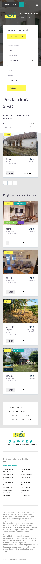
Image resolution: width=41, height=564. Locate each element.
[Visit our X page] (22, 441)
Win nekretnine (25, 482)
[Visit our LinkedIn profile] (27, 441)
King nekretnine (7, 490)
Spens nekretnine (8, 482)
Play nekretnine (7, 487)
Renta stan (6, 495)
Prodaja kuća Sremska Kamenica (18, 419)
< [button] (5, 183)
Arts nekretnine (7, 493)
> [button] (15, 183)
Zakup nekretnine (26, 495)
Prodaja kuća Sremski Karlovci (17, 415)
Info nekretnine (25, 472)
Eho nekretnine (25, 480)
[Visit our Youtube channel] (18, 441)
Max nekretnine (25, 487)
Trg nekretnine (25, 490)
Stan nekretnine (7, 485)
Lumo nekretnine (26, 498)
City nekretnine (25, 469)
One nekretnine (25, 493)
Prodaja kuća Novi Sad (14, 407)
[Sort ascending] (30, 127)
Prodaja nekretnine (8, 498)
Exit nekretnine (25, 485)
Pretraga (13, 88)
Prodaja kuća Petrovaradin (15, 411)
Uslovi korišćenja (29, 445)
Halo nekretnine (25, 477)
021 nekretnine (7, 472)
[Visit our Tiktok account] (31, 441)
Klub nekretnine (7, 480)
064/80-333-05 (25, 18)
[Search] (21, 4)
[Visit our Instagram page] (14, 441)
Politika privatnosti (12, 445)
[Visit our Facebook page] (10, 441)
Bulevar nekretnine (26, 474)
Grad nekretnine (8, 469)
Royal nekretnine (8, 474)
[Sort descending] (34, 127)
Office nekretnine (8, 477)
